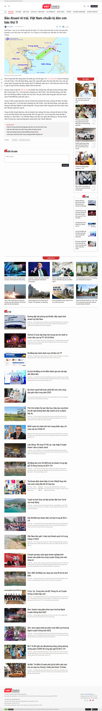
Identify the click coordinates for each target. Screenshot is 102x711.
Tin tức (8, 312)
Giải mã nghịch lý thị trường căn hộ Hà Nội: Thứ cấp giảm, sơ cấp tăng (38, 301)
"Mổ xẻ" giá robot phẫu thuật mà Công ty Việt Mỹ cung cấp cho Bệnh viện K (62, 279)
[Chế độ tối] (88, 6)
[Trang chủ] (5, 11)
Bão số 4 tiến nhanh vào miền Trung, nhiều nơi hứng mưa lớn (24, 129)
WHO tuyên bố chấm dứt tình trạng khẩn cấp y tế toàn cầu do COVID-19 (47, 427)
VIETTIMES (51, 6)
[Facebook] (57, 26)
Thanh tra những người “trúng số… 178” (82, 167)
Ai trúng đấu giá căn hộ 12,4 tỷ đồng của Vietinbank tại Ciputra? (86, 278)
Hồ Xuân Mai (10, 26)
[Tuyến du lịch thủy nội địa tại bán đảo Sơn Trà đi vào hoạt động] (15, 505)
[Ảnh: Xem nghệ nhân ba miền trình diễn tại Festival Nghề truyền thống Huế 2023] (15, 633)
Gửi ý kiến (65, 165)
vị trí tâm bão (52, 79)
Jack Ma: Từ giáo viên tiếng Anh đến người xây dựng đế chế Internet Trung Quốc (38, 279)
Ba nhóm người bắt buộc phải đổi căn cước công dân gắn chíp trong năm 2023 (80, 245)
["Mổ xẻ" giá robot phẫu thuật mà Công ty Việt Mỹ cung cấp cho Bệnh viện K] (63, 269)
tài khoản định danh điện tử (40, 488)
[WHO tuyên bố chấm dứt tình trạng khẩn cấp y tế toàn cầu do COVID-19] (15, 432)
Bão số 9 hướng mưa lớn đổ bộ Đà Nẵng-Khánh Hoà (22, 132)
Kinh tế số (26, 11)
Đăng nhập (94, 6)
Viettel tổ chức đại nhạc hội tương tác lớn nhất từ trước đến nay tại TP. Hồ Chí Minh (80, 214)
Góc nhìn (18, 11)
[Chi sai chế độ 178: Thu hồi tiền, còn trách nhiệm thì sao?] (85, 90)
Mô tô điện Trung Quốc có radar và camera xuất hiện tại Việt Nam (82, 188)
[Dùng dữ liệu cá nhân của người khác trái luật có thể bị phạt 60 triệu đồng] (15, 269)
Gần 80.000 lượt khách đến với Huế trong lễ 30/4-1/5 (47, 519)
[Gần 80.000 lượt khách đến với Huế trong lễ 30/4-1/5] (15, 523)
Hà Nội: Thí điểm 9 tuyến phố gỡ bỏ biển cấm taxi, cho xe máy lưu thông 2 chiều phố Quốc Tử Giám (47, 665)
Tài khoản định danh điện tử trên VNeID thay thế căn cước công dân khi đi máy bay (46, 482)
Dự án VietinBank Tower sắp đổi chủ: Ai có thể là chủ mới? (62, 301)
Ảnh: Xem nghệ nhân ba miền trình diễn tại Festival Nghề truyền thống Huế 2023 (48, 629)
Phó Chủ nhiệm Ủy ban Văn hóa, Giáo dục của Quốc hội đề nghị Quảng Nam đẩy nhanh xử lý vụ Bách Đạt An (47, 411)
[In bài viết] (60, 27)
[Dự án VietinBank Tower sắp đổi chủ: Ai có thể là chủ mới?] (63, 291)
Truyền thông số (92, 11)
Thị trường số (50, 11)
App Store (88, 709)
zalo (87, 700)
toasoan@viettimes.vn (89, 694)
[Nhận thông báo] (85, 6)
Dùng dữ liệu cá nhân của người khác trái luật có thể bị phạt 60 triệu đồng (14, 278)
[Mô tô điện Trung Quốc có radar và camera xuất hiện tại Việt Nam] (85, 178)
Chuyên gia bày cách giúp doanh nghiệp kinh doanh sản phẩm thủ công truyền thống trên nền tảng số (47, 557)
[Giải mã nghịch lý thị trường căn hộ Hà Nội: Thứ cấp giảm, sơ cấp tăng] (39, 291)
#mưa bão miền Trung (25, 140)
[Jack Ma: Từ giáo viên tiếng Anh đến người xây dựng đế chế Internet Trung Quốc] (39, 269)
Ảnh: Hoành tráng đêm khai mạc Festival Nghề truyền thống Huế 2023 (46, 610)
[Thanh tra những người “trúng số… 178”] (85, 158)
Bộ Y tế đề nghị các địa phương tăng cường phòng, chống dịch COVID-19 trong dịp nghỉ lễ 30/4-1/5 (47, 647)
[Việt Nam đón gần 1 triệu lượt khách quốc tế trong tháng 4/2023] (15, 542)
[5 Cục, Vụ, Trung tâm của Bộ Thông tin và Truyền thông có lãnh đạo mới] (15, 597)
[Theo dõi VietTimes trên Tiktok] (93, 700)
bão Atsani (24, 90)
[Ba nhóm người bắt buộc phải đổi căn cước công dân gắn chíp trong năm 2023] (92, 243)
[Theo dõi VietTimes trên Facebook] (85, 700)
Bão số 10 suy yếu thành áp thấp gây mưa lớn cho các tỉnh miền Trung (27, 127)
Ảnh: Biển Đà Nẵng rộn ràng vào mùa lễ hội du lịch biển (47, 574)
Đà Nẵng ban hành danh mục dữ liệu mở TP (80, 224)
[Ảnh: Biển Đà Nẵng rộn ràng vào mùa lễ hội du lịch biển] (15, 578)
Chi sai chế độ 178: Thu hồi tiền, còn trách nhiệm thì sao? (83, 100)
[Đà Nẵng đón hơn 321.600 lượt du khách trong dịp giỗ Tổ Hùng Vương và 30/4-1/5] (15, 469)
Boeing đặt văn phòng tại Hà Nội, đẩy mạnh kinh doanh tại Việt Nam (80, 203)
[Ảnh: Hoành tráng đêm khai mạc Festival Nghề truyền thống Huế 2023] (15, 615)
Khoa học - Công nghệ (37, 11)
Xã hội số (11, 11)
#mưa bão (15, 140)
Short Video (60, 11)
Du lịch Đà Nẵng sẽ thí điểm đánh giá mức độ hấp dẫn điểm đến (80, 234)
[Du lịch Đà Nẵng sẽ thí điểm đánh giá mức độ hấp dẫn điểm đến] (92, 233)
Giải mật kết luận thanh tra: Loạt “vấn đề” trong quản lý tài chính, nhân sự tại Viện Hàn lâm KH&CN (86, 302)
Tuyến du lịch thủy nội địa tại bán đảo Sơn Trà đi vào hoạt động (46, 500)
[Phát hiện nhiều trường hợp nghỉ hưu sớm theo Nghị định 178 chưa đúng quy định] (85, 111)
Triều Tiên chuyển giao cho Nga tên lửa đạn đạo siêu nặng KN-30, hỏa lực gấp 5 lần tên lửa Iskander (15, 302)
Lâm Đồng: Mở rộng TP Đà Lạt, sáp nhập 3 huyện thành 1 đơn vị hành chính (47, 446)
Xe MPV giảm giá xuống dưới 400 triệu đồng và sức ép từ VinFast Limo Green (82, 146)
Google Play (95, 709)
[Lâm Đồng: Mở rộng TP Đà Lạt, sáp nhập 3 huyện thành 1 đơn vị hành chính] (15, 450)
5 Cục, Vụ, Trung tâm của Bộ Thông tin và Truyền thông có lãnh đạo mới (47, 592)
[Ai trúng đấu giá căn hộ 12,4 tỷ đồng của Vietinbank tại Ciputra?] (87, 269)
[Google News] (65, 26)
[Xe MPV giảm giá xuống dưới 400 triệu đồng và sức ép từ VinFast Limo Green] (85, 135)
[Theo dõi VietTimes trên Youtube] (90, 700)
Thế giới (68, 11)
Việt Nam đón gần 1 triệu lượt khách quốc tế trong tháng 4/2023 (47, 537)
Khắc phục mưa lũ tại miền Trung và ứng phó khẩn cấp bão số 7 (25, 134)
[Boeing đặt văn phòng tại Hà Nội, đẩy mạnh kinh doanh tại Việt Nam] (92, 203)
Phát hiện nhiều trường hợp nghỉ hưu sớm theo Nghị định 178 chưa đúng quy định (82, 122)
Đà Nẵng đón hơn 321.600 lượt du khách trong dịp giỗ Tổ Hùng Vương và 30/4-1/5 (47, 464)
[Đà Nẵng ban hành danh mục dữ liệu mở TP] (92, 225)
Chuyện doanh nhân (79, 11)
